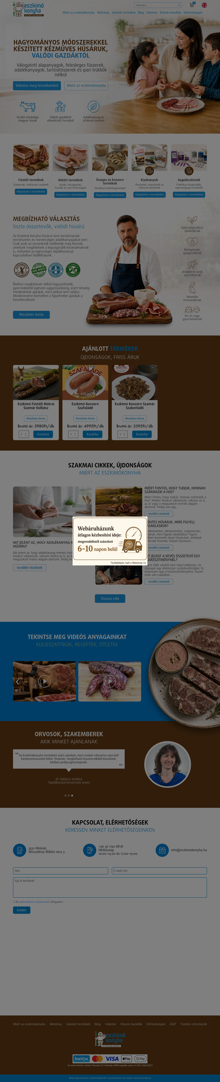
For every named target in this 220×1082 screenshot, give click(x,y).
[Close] (143, 520)
